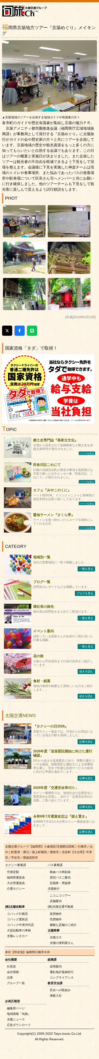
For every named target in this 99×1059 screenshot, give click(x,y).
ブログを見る (85, 593)
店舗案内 (56, 901)
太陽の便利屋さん (62, 943)
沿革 (10, 977)
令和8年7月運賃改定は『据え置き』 (61, 816)
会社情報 (13, 972)
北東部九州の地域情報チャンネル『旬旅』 (26, 12)
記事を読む (86, 741)
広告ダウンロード (19, 1025)
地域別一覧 (41, 557)
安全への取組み (60, 990)
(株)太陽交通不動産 (60, 906)
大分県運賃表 (16, 883)
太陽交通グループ (17, 846)
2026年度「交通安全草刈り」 (56, 788)
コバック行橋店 (17, 914)
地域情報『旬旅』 (19, 1014)
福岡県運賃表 (16, 877)
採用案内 (56, 966)
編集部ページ (16, 1008)
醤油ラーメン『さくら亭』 (54, 515)
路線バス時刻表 (60, 872)
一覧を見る (86, 569)
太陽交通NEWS (20, 715)
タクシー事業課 (15, 865)
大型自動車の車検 (19, 930)
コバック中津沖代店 (20, 925)
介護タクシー (16, 888)
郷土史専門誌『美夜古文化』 (55, 440)
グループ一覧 (16, 983)
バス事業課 (55, 865)
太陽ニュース (16, 1019)
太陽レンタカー (17, 936)
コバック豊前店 (17, 919)
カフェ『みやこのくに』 (52, 490)
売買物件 (56, 919)
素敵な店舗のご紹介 (63, 925)
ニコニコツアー (60, 895)
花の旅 (38, 656)
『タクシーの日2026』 (50, 726)
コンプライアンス (62, 977)
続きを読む (86, 671)
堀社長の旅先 (43, 606)
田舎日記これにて (47, 465)
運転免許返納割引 (62, 972)
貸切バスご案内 (60, 877)
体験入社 (56, 995)
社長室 (11, 966)
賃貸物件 (56, 914)
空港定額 (13, 872)
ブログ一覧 (41, 582)
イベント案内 (43, 631)
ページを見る (87, 453)
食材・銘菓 (41, 681)
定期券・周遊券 (60, 883)
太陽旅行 (54, 888)
